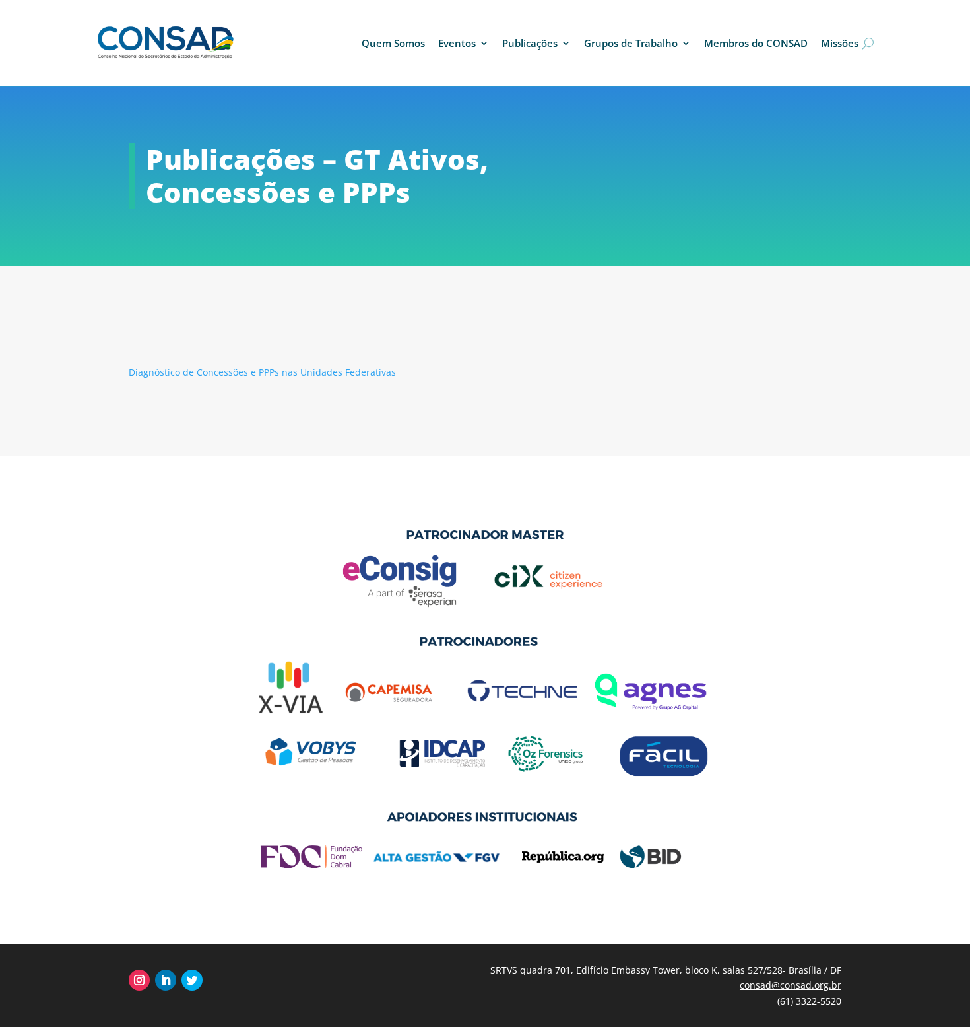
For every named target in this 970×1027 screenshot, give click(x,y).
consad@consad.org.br (790, 985)
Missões (839, 43)
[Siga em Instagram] (139, 980)
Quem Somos (393, 43)
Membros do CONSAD (756, 43)
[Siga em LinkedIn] (165, 980)
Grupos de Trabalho (631, 43)
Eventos (457, 43)
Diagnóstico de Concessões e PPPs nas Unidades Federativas (262, 372)
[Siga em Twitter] (192, 980)
